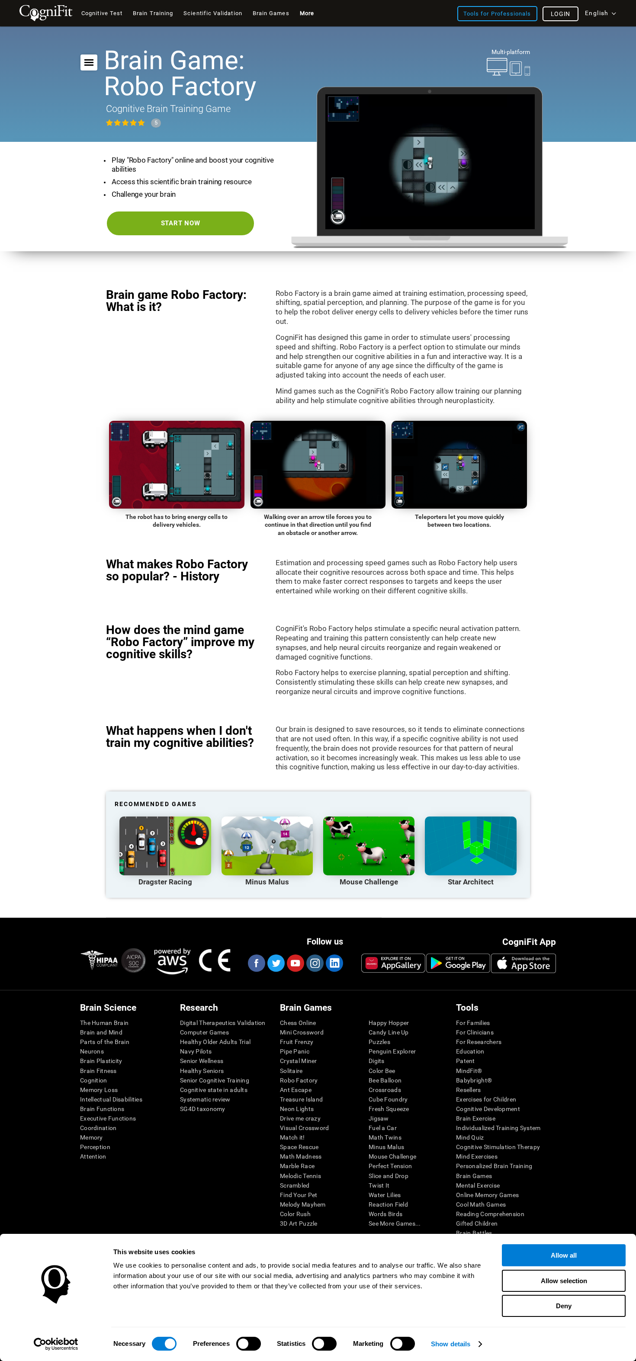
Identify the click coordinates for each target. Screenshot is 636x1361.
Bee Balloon (385, 1080)
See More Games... (395, 1223)
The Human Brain (104, 1022)
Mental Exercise (478, 1185)
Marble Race (297, 1165)
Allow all (564, 1255)
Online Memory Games (487, 1194)
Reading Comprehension (490, 1213)
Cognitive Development (488, 1108)
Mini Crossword (302, 1032)
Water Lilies (385, 1194)
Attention (93, 1156)
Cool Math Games (481, 1204)
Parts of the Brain (104, 1041)
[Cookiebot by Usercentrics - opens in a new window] (56, 1344)
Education (470, 1051)
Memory (91, 1137)
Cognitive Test (101, 13)
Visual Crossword (304, 1127)
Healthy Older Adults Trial (215, 1041)
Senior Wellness (201, 1060)
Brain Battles (474, 1233)
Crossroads (385, 1089)
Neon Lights (297, 1108)
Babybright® (474, 1080)
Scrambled (295, 1185)
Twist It (379, 1185)
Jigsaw (379, 1118)
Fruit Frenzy (296, 1041)
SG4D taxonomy (202, 1108)
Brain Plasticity (101, 1060)
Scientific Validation (212, 13)
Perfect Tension (390, 1165)
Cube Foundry (388, 1099)
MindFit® (469, 1070)
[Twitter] (276, 963)
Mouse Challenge (392, 1156)
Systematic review (205, 1099)
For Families (473, 1022)
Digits (377, 1060)
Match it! (292, 1137)
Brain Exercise (475, 1118)
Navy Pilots (196, 1051)
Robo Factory (299, 1080)
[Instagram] (314, 963)
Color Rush (295, 1213)
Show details (450, 1344)
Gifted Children (477, 1223)
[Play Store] (458, 963)
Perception (95, 1146)
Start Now (180, 223)
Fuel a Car (383, 1127)
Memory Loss (99, 1089)
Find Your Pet (299, 1194)
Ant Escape (296, 1089)
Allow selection (564, 1280)
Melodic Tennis (300, 1175)
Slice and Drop (388, 1175)
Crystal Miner (298, 1060)
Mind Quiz (470, 1137)
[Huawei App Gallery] (393, 963)
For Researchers (478, 1041)
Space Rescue (299, 1146)
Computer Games (204, 1032)
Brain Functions (102, 1108)
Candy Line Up (389, 1032)
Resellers (468, 1089)
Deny (564, 1306)
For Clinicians (475, 1032)
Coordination (98, 1127)
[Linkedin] (334, 963)
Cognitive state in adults (213, 1089)
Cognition (93, 1080)
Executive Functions (108, 1118)
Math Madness (300, 1156)
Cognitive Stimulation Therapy (498, 1146)
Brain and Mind (101, 1032)
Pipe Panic (294, 1051)
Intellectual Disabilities (111, 1099)
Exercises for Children (486, 1099)
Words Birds (385, 1213)
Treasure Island (301, 1099)
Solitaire (291, 1070)
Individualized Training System (498, 1127)
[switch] (248, 1344)
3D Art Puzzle (299, 1223)
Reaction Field (388, 1204)
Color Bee (382, 1070)
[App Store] (523, 963)
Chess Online (298, 1022)
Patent (465, 1060)
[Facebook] (256, 963)
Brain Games (474, 1175)
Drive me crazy (300, 1118)
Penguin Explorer (392, 1051)
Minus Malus (386, 1146)
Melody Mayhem (303, 1204)
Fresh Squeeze (389, 1108)
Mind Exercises (477, 1156)
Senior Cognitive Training (214, 1080)
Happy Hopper (389, 1022)
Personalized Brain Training (494, 1165)
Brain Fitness (98, 1070)
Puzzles (379, 1041)
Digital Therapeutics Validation (223, 1022)
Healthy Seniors (202, 1070)
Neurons (92, 1051)
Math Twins (385, 1137)
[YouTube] (295, 963)
